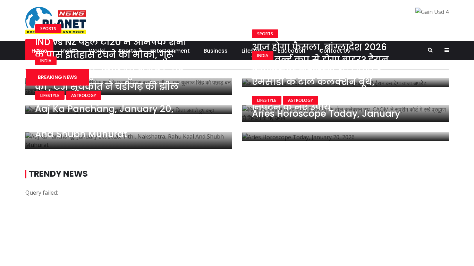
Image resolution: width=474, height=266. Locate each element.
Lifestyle (49, 95)
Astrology (83, 95)
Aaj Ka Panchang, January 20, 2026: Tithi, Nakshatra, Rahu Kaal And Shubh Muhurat (110, 121)
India (45, 61)
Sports (48, 29)
